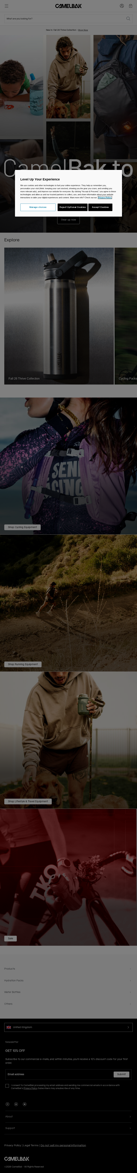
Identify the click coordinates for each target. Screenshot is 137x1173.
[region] (68, 193)
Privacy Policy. (105, 197)
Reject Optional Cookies (73, 207)
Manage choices (38, 207)
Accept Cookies (100, 207)
